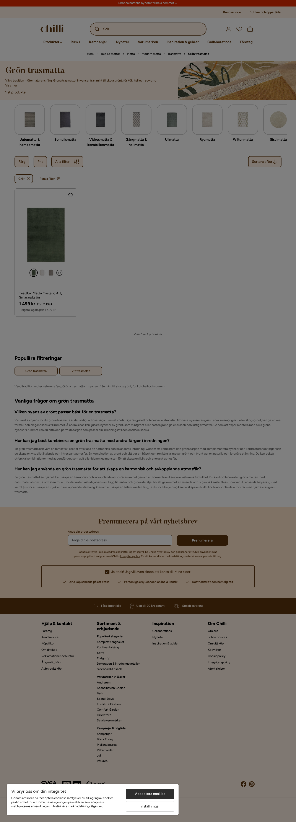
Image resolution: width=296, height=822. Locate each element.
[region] (93, 799)
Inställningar (150, 806)
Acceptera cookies (150, 794)
